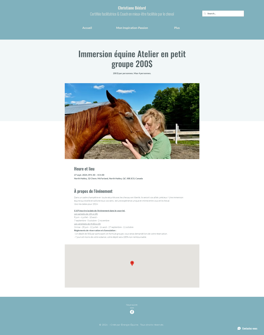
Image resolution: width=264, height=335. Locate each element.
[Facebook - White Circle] (132, 312)
